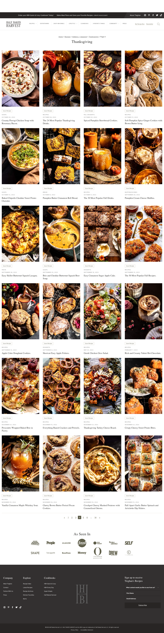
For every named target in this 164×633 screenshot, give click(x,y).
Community (113, 23)
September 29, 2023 (132, 195)
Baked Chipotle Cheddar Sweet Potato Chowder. (19, 199)
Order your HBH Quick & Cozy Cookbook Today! (35, 15)
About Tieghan (135, 15)
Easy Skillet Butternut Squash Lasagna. (19, 275)
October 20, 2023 (90, 117)
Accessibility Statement (87, 630)
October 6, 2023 (49, 195)
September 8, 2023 (50, 350)
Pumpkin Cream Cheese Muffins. (140, 197)
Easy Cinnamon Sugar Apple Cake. (100, 275)
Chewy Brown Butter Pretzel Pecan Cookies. (59, 507)
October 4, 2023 (90, 195)
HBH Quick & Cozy (50, 584)
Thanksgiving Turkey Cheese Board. (100, 427)
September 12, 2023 (9, 350)
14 (95, 517)
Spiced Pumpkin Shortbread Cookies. (101, 120)
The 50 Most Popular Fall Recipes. (140, 275)
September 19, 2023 (91, 272)
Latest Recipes (27, 587)
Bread (45, 192)
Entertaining (44, 23)
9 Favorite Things (99, 23)
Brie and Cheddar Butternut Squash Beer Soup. (61, 277)
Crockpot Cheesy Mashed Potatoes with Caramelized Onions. (102, 507)
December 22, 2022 (9, 424)
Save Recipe (7, 111)
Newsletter (149, 24)
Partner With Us (8, 591)
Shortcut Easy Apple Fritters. (56, 353)
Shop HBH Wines (59, 23)
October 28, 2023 (49, 117)
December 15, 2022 (50, 424)
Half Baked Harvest (13, 24)
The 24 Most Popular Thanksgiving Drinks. (59, 122)
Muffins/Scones (131, 192)
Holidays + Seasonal (79, 37)
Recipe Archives (28, 591)
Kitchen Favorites (28, 595)
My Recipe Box (139, 24)
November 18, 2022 (50, 502)
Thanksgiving (94, 37)
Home (61, 37)
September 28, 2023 (9, 272)
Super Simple (48, 591)
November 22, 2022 (132, 424)
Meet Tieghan (7, 584)
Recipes (32, 23)
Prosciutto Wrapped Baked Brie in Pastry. (17, 429)
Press (125, 23)
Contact (5, 587)
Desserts (87, 270)
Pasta (4, 270)
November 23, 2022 (91, 424)
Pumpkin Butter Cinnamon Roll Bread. (60, 197)
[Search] (158, 24)
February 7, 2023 (131, 350)
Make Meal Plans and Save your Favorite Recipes (82, 15)
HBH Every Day (49, 587)
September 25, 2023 (50, 272)
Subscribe (142, 605)
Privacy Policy (74, 630)
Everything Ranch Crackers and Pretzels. (61, 427)
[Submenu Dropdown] (36, 23)
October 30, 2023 (8, 117)
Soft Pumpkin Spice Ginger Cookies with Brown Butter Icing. (143, 122)
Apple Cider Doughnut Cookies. (16, 353)
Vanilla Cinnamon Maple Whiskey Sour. (20, 505)
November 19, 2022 (9, 502)
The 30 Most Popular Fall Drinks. (99, 197)
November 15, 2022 (132, 502)
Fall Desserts (89, 114)
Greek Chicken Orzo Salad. (96, 353)
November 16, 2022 (91, 502)
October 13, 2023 (131, 117)
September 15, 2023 (132, 272)
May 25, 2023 (88, 350)
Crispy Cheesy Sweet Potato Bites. (140, 427)
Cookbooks (84, 23)
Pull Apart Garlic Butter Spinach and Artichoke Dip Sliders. (141, 507)
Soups (4, 114)
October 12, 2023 (8, 195)
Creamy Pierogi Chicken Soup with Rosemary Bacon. (18, 122)
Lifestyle (72, 23)
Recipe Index (27, 584)
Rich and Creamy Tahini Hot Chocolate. (143, 353)
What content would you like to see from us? (140, 587)
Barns (25, 599)
